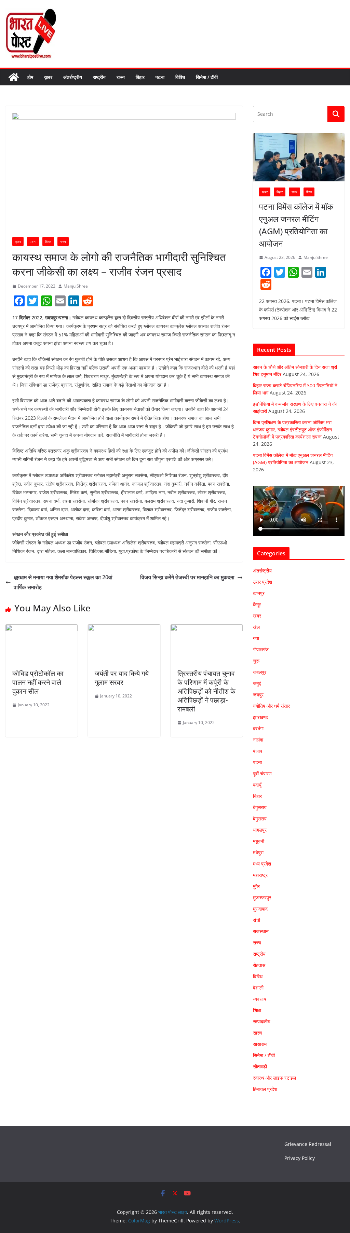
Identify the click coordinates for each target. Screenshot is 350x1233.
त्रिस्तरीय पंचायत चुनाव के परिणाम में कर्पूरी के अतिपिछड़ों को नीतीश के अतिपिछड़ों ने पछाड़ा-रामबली (206, 691)
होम (30, 77)
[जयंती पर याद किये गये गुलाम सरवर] (124, 629)
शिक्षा (309, 192)
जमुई (257, 683)
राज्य (121, 77)
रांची (256, 920)
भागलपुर (260, 830)
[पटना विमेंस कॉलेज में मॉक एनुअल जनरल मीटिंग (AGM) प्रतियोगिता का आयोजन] (299, 157)
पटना (160, 77)
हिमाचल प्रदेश (265, 1089)
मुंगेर (256, 886)
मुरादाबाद (260, 908)
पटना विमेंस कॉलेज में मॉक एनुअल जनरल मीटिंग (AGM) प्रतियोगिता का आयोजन (296, 225)
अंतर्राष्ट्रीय (72, 77)
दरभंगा (258, 728)
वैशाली (258, 987)
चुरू (256, 660)
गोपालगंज (261, 649)
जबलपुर (259, 672)
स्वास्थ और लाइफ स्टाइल (274, 1078)
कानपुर (259, 593)
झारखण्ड (260, 717)
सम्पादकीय (261, 1021)
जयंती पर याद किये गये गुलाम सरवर (122, 678)
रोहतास (259, 965)
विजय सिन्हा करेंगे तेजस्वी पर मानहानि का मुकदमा (187, 577)
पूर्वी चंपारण (262, 773)
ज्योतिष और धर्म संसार (271, 706)
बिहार (140, 77)
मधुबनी (258, 841)
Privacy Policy (299, 1158)
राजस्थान (261, 931)
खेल (256, 627)
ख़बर (48, 77)
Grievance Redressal (307, 1144)
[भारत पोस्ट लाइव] (13, 77)
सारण (257, 1032)
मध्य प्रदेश (262, 863)
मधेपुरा (258, 852)
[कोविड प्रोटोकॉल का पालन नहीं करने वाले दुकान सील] (41, 629)
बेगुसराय (260, 807)
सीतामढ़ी (260, 1066)
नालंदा (258, 739)
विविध (180, 77)
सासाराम (260, 1044)
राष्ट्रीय (99, 77)
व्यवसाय (259, 999)
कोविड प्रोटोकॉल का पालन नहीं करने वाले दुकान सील (38, 682)
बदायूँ (257, 784)
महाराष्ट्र (260, 875)
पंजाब (257, 751)
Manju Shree (76, 286)
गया (256, 638)
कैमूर (257, 604)
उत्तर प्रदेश (262, 582)
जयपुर (258, 694)
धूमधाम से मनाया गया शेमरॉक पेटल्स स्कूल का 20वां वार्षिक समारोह (63, 582)
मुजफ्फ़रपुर (262, 897)
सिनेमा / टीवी (207, 77)
